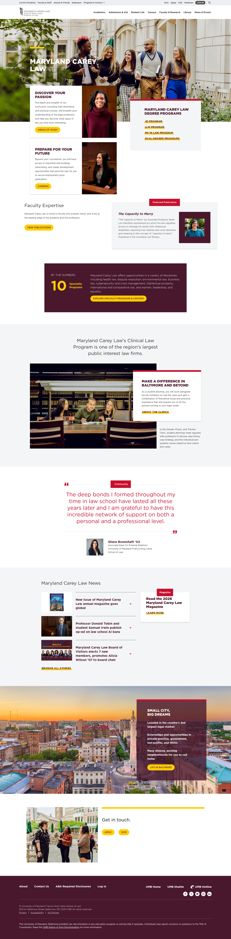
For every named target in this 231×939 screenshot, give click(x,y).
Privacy (23, 913)
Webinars (188, 3)
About (23, 886)
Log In (200, 3)
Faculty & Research (169, 12)
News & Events (203, 12)
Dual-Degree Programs (162, 138)
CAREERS (43, 186)
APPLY (108, 832)
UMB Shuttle (175, 886)
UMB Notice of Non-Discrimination (61, 927)
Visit (180, 3)
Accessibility (37, 913)
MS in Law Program (159, 132)
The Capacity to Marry (135, 214)
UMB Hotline (203, 886)
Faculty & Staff (45, 3)
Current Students (27, 3)
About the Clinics (155, 411)
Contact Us (41, 886)
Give (166, 3)
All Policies (53, 913)
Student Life (138, 12)
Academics (99, 12)
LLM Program (154, 127)
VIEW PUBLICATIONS (39, 228)
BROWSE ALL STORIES (56, 668)
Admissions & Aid (118, 12)
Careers (152, 12)
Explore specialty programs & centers (118, 299)
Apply (173, 3)
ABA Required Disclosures (73, 886)
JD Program (153, 121)
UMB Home (153, 886)
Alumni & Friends (62, 3)
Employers (77, 3)
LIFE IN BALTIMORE (161, 767)
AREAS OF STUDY (48, 130)
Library (187, 12)
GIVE (124, 832)
